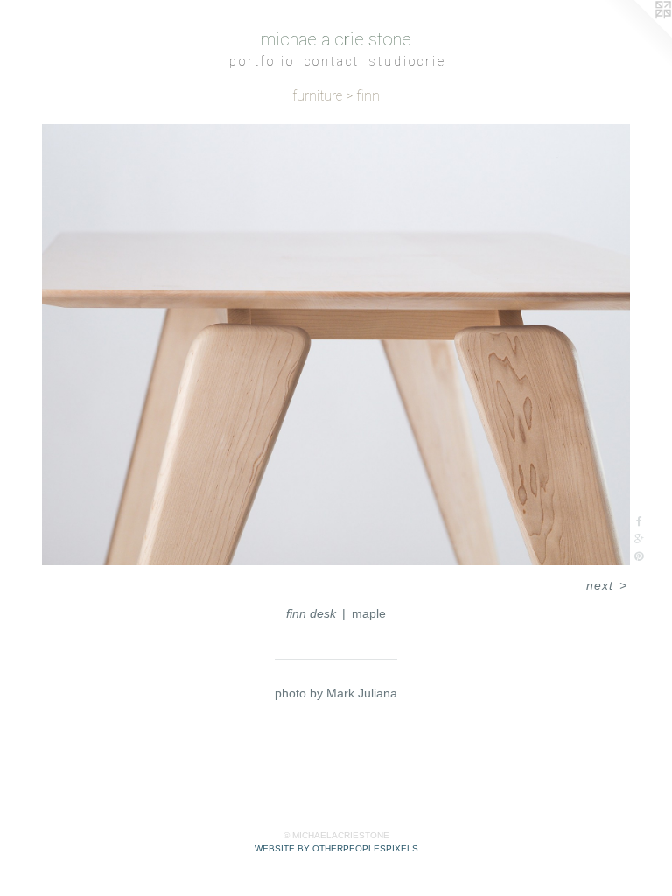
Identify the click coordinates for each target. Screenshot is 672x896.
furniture (317, 96)
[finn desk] (336, 344)
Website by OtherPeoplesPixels (336, 848)
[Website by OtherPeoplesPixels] (637, 35)
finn (368, 96)
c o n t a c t (330, 61)
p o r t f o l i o (260, 61)
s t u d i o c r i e (406, 61)
